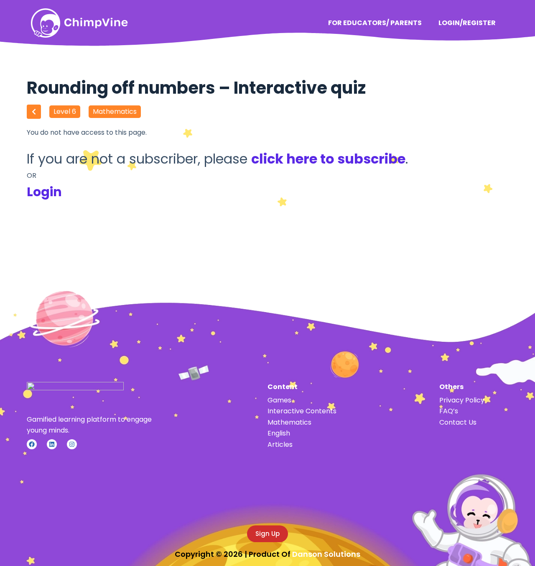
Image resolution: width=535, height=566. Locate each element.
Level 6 (65, 111)
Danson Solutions (326, 554)
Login (44, 192)
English (279, 433)
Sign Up (267, 533)
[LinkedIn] (52, 444)
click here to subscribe (328, 158)
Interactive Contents (302, 411)
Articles (280, 444)
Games (279, 400)
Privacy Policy (461, 400)
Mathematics (115, 111)
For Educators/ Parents (375, 23)
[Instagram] (72, 444)
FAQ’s (448, 411)
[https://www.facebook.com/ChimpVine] (32, 444)
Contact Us (457, 422)
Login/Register (467, 23)
